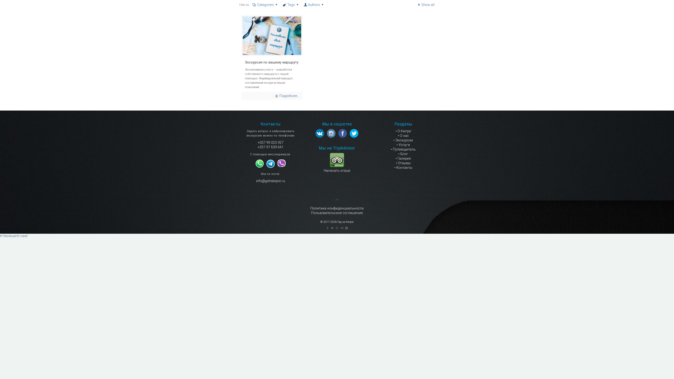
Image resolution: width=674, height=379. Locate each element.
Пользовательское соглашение (337, 213)
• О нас (403, 136)
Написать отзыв (337, 170)
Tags (291, 5)
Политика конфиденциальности (337, 208)
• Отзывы (403, 163)
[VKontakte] (346, 228)
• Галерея (403, 158)
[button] (14, 236)
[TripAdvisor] (341, 228)
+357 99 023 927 (270, 142)
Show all (428, 5)
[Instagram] (337, 228)
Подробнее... (289, 96)
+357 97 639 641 (270, 147)
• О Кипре (403, 131)
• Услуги (403, 145)
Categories (265, 5)
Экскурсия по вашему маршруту (271, 62)
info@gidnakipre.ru (270, 181)
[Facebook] (327, 228)
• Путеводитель (403, 149)
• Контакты (403, 167)
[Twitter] (332, 228)
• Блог (403, 154)
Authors (314, 5)
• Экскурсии (403, 140)
